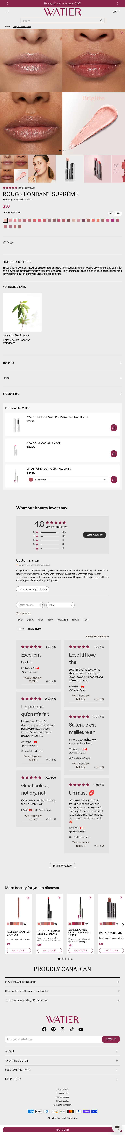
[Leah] (29, 220)
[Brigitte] (5, 220)
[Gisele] (63, 220)
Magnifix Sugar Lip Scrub (43, 442)
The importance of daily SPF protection (62, 1000)
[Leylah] (98, 220)
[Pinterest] (53, 1029)
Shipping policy (62, 1101)
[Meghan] (15, 220)
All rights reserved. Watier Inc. (62, 1118)
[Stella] (112, 220)
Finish (62, 378)
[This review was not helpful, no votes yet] (52, 681)
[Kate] (10, 226)
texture (75, 619)
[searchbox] (27, 605)
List (119, 213)
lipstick (21, 628)
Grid (111, 213)
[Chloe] (10, 220)
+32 (24, 923)
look (86, 619)
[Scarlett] (34, 220)
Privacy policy (62, 1093)
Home (7, 27)
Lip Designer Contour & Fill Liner (49, 468)
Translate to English (33, 751)
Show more (34, 628)
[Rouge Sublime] (111, 907)
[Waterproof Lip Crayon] (18, 907)
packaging (63, 619)
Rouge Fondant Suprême (22, 27)
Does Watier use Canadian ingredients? (62, 991)
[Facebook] (44, 1029)
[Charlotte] (93, 220)
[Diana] (19, 226)
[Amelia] (15, 226)
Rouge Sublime (110, 932)
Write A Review (95, 534)
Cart (116, 11)
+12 (55, 923)
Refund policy (62, 1089)
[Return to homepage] (62, 1019)
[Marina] (88, 220)
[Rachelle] (5, 226)
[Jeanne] (24, 220)
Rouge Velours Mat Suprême (48, 932)
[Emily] (39, 220)
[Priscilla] (117, 220)
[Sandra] (49, 220)
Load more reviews (62, 865)
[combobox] (60, 605)
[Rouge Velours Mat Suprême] (49, 907)
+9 (86, 923)
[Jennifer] (73, 220)
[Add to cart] (114, 427)
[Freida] (83, 220)
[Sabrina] (54, 220)
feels (40, 619)
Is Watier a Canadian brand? (62, 982)
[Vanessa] (78, 220)
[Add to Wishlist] (122, 32)
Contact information (62, 1105)
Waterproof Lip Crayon (19, 933)
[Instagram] (62, 1029)
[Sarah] (44, 220)
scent (50, 619)
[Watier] (62, 12)
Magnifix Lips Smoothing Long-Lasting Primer (57, 416)
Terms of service (62, 1097)
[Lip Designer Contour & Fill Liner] (80, 907)
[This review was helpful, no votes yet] (47, 681)
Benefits (62, 363)
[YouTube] (80, 1029)
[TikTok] (71, 1029)
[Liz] (107, 220)
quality (30, 619)
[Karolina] (19, 220)
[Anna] (58, 220)
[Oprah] (68, 220)
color (20, 619)
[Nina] (102, 220)
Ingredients (62, 394)
